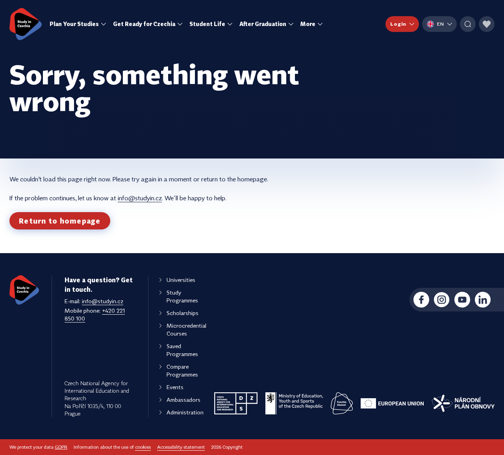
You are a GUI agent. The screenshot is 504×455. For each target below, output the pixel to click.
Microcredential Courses (186, 329)
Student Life (207, 24)
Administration (185, 412)
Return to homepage (60, 220)
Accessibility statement (181, 447)
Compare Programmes (182, 370)
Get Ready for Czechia (144, 24)
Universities (181, 279)
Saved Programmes (182, 350)
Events (175, 387)
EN (440, 24)
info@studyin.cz (140, 198)
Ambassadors (183, 399)
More (307, 24)
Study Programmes (182, 296)
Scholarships (182, 313)
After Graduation (262, 24)
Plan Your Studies (74, 24)
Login (398, 24)
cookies (143, 447)
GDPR (61, 447)
